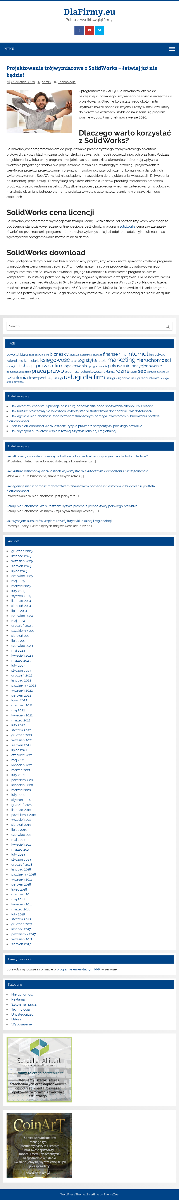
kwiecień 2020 (22, 785)
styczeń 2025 (21, 596)
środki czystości (15, 382)
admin (46, 82)
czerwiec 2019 (22, 835)
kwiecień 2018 (22, 904)
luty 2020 (18, 795)
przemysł (72, 371)
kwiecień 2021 (21, 765)
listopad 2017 (21, 929)
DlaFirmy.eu (89, 11)
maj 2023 (18, 650)
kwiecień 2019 (22, 844)
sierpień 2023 (21, 636)
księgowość (55, 360)
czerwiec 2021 (21, 755)
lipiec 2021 (19, 750)
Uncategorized (22, 1014)
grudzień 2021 (21, 735)
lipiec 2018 (19, 889)
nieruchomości (153, 360)
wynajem (165, 378)
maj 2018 (18, 899)
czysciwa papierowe (80, 355)
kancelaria (31, 361)
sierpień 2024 (21, 606)
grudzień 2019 (21, 805)
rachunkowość (90, 371)
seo (142, 371)
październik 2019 (23, 815)
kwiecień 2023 (22, 656)
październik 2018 (23, 874)
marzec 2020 (21, 790)
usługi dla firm (84, 377)
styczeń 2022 (21, 730)
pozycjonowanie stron (19, 372)
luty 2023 (18, 666)
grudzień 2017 (21, 924)
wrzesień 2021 (21, 740)
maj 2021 (17, 760)
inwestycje (157, 354)
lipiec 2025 (19, 571)
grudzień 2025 (22, 551)
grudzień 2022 (22, 675)
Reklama (18, 999)
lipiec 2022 (19, 700)
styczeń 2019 (21, 860)
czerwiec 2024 (22, 616)
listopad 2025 (21, 556)
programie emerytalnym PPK (78, 969)
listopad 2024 (21, 601)
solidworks (128, 226)
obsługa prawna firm (39, 365)
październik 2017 (23, 934)
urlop (50, 378)
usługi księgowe (118, 378)
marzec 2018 (20, 909)
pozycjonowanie (146, 365)
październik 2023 (23, 631)
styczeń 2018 (21, 919)
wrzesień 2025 (22, 561)
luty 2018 (18, 914)
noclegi (11, 366)
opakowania (75, 365)
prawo (55, 370)
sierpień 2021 (21, 745)
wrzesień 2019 (22, 820)
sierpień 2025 (21, 566)
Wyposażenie (21, 1024)
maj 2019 (18, 840)
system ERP (163, 372)
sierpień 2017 (21, 944)
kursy (74, 361)
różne (122, 370)
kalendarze (15, 361)
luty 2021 (18, 775)
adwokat (13, 354)
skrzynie (151, 372)
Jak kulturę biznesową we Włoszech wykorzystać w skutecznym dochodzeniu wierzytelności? (81, 411)
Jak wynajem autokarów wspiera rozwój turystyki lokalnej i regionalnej (63, 431)
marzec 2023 (21, 661)
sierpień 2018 (21, 884)
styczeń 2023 (21, 671)
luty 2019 (18, 855)
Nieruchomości (22, 994)
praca (39, 370)
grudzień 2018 (21, 865)
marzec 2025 (21, 586)
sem (134, 371)
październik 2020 (23, 780)
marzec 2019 (20, 850)
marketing (121, 359)
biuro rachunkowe (39, 355)
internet (137, 353)
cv (66, 354)
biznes (56, 354)
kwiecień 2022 (22, 715)
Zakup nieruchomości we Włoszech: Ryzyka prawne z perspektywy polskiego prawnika (76, 426)
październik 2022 (23, 685)
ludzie (102, 361)
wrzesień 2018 (22, 879)
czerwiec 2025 (22, 576)
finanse (110, 354)
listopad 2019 (21, 810)
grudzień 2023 (22, 626)
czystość (97, 355)
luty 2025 (18, 591)
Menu (9, 49)
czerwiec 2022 (22, 705)
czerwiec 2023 (22, 646)
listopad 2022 (21, 680)
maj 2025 (18, 581)
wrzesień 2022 (22, 690)
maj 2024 (18, 621)
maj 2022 (18, 710)
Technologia (67, 82)
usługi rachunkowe (145, 378)
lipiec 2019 (19, 830)
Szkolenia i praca (23, 1004)
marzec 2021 (20, 770)
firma (122, 354)
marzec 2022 (21, 720)
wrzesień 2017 (21, 939)
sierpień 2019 (21, 825)
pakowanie (119, 365)
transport (37, 377)
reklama (108, 371)
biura (24, 354)
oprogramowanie (97, 366)
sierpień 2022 (21, 695)
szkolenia (17, 377)
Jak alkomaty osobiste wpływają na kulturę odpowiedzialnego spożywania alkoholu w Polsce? (82, 406)
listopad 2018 (21, 869)
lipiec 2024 (19, 611)
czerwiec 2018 (22, 894)
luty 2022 (18, 725)
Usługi (16, 1019)
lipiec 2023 (19, 641)
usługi (58, 378)
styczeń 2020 (21, 800)
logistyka (87, 360)
